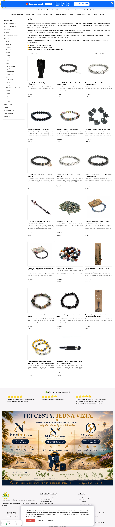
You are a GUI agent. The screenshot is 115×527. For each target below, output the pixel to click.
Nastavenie (41, 520)
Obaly (6, 116)
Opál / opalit (9, 80)
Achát (7, 42)
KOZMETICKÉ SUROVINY (45, 14)
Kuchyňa (6, 33)
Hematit (8, 55)
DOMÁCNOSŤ (81, 14)
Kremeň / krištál (10, 66)
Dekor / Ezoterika (9, 26)
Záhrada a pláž (8, 113)
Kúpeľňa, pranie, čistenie (11, 36)
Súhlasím (30, 520)
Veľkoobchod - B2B (89, 10)
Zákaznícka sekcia (60, 10)
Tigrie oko (8, 93)
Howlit (8, 58)
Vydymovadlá (8, 110)
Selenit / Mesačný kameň (13, 88)
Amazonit (8, 44)
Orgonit (8, 82)
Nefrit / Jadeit (9, 74)
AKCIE (102, 14)
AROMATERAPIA (61, 14)
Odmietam (51, 520)
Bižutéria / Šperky (9, 23)
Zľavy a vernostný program (75, 10)
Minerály (6, 39)
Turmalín (8, 96)
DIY (89, 14)
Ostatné (8, 101)
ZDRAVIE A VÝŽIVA (17, 14)
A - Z (95, 14)
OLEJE (71, 14)
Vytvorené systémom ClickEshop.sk (57, 526)
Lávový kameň (10, 71)
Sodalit (8, 90)
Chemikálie (7, 29)
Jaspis (7, 61)
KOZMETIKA (30, 14)
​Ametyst (8, 47)
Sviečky (6, 107)
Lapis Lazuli (9, 69)
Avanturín (8, 50)
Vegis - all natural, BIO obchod (40, 10)
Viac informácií (37, 516)
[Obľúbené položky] (101, 10)
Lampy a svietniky (9, 104)
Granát (8, 52)
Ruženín (8, 85)
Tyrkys (8, 99)
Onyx (7, 77)
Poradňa (52, 10)
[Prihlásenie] (105, 10)
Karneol (8, 63)
